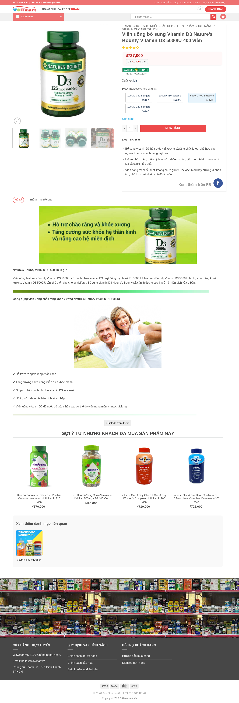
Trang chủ (49, 9)
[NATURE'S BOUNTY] (136, 71)
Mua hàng (173, 128)
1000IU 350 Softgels (138, 97)
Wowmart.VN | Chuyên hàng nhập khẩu (37, 2)
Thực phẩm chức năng (194, 26)
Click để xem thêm (117, 423)
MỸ (135, 80)
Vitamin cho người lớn (140, 29)
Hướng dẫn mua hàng (136, 655)
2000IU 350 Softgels (170, 97)
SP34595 (135, 139)
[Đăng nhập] (200, 9)
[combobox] (170, 16)
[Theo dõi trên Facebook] (218, 183)
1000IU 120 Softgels (138, 108)
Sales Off (64, 9)
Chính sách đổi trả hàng (166, 2)
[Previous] (19, 75)
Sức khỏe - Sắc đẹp (158, 26)
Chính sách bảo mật (190, 2)
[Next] (107, 75)
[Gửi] (213, 17)
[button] (38, 17)
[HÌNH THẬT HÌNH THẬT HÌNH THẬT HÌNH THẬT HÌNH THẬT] (63, 74)
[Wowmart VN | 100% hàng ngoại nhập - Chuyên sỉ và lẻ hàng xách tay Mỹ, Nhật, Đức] (24, 9)
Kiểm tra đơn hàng (133, 662)
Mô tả (18, 199)
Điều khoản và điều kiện (214, 2)
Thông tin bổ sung (41, 199)
